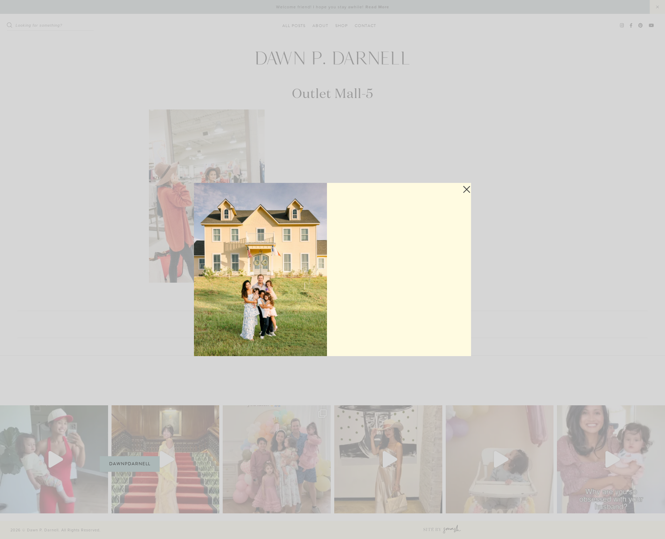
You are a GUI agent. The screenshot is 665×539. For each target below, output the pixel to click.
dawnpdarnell (129, 463)
